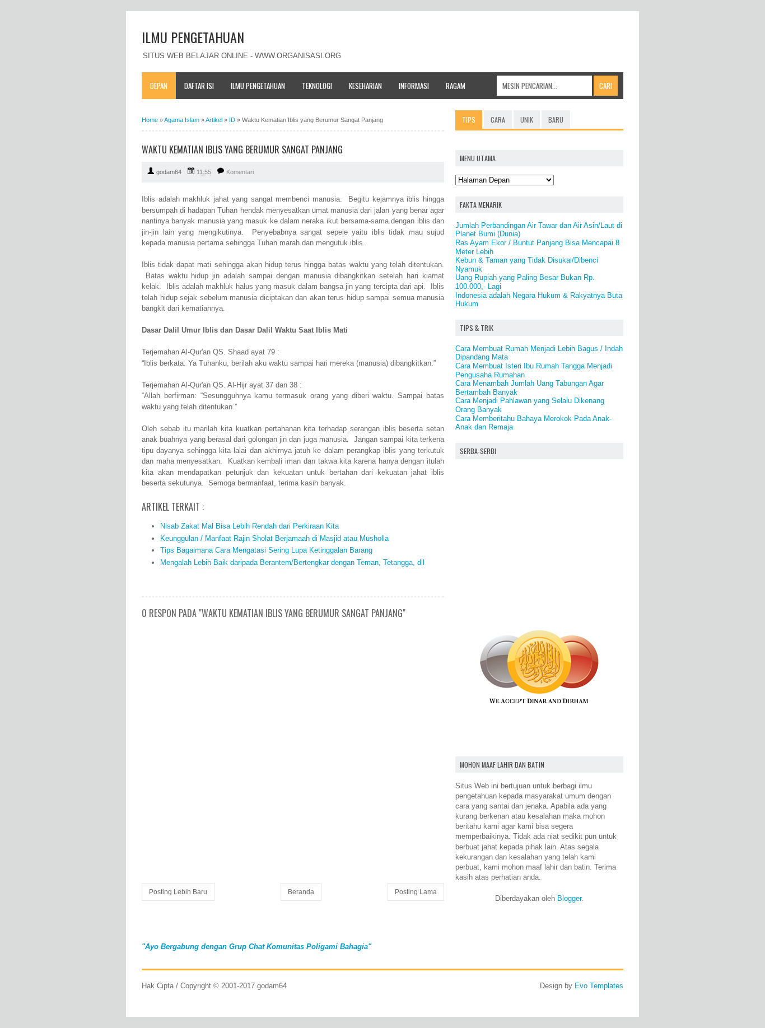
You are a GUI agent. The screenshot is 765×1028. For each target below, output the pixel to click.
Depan (158, 85)
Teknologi (317, 85)
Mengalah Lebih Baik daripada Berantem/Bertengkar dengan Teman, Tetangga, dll (292, 562)
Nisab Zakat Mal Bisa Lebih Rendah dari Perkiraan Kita (249, 526)
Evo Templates (599, 986)
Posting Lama (416, 892)
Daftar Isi (199, 85)
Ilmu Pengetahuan (258, 85)
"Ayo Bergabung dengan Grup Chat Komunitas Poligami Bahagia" (256, 946)
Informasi (414, 85)
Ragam (455, 85)
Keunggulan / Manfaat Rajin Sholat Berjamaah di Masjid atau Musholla (274, 538)
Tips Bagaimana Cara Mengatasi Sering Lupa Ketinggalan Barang (266, 550)
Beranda (301, 892)
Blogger (569, 898)
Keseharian (365, 85)
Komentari (240, 172)
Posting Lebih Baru (178, 892)
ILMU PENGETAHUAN (193, 37)
